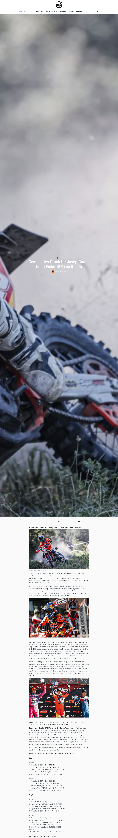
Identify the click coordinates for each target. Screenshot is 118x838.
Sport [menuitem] (42, 11)
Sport (59, 258)
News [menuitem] (37, 11)
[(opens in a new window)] (19, 11)
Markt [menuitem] (48, 11)
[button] (39, 521)
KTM (58, 271)
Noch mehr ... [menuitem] (79, 12)
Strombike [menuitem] (62, 11)
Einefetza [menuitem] (55, 11)
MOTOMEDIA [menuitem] (71, 11)
